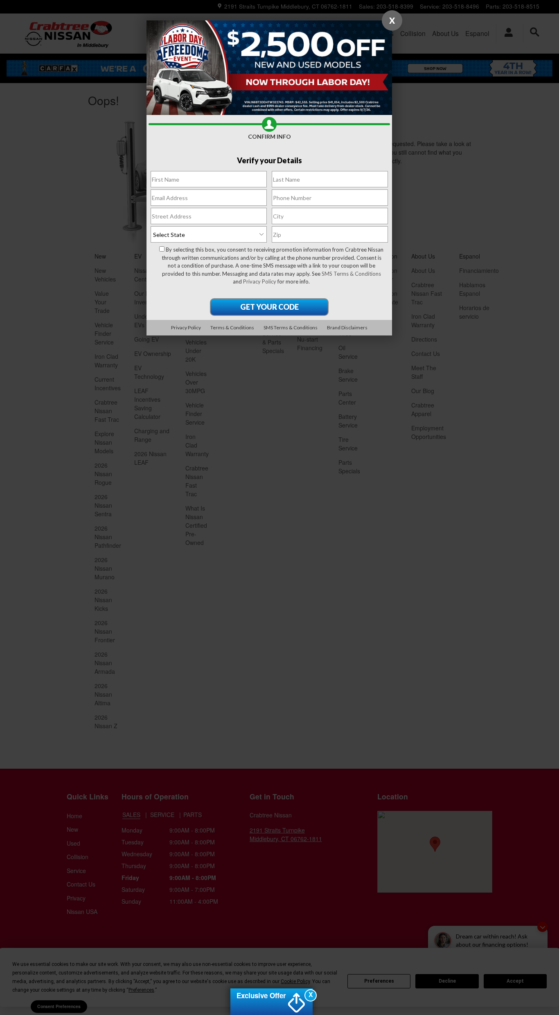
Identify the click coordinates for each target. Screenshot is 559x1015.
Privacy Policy (259, 281)
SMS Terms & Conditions (351, 273)
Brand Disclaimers (347, 327)
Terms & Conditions (232, 327)
